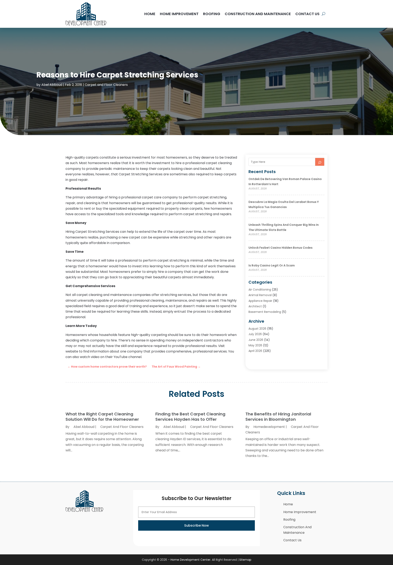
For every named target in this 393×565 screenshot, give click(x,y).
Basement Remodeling (264, 312)
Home (149, 13)
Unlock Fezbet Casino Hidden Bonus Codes (280, 248)
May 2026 (255, 345)
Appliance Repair (260, 301)
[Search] (319, 162)
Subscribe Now (196, 525)
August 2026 (257, 329)
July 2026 (255, 334)
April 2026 (255, 351)
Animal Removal (260, 295)
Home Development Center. (191, 560)
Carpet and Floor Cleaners (106, 84)
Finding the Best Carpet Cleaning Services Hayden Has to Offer (190, 416)
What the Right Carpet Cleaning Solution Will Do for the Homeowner (102, 416)
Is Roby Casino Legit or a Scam (271, 265)
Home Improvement (179, 13)
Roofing (211, 13)
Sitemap (245, 560)
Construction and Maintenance (258, 13)
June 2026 (255, 340)
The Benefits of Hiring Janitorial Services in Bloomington (278, 416)
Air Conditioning (259, 290)
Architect (255, 306)
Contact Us (307, 13)
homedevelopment (269, 426)
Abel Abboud (51, 84)
